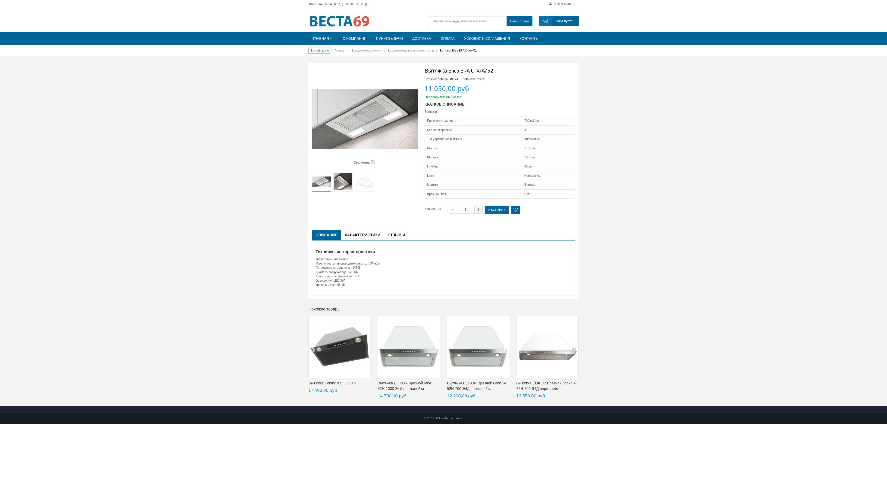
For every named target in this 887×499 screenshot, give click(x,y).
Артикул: (431, 79)
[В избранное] (515, 210)
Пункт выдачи (389, 38)
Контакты (528, 38)
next (574, 349)
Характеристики (362, 235)
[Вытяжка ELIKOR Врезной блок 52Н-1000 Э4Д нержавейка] (409, 347)
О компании (355, 38)
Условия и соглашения (487, 38)
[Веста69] (351, 22)
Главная (321, 38)
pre (313, 349)
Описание (326, 235)
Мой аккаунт (562, 4)
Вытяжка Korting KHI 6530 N (332, 383)
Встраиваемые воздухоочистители (411, 50)
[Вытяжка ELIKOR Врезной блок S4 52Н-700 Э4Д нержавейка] (478, 347)
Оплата (447, 38)
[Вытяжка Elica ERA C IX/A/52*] (321, 182)
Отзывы (396, 235)
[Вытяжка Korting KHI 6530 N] (339, 347)
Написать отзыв (473, 79)
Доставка (421, 38)
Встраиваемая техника (367, 50)
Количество (433, 208)
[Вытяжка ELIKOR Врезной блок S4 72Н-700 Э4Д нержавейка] (547, 347)
